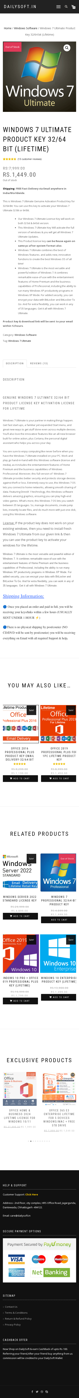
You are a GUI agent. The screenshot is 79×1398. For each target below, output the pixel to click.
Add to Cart (21, 778)
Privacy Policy (13, 1324)
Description (15, 363)
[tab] (15, 364)
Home (8, 28)
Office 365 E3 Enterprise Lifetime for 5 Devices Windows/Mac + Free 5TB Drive (59, 1118)
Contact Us (11, 1306)
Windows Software (25, 28)
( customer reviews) (29, 159)
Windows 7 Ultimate (19, 341)
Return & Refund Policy (18, 1318)
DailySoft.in (20, 6)
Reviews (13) (39, 363)
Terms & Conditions (16, 1312)
